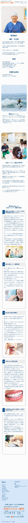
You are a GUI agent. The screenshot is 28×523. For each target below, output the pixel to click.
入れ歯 (3, 492)
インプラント (4, 493)
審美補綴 (3, 496)
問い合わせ (4, 500)
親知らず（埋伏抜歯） (6, 491)
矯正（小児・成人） (5, 497)
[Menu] (25, 2)
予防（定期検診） (5, 490)
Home (3, 484)
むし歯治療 (4, 487)
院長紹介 (3, 486)
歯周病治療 (4, 488)
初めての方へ (4, 485)
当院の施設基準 (5, 498)
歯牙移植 (3, 495)
